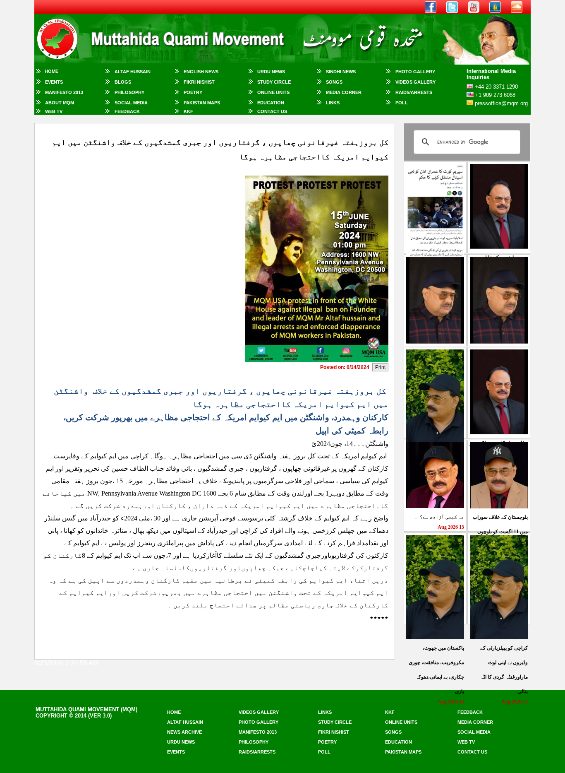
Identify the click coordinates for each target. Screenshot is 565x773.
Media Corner (344, 92)
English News (201, 71)
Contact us (472, 751)
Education (270, 102)
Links (333, 102)
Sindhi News (341, 71)
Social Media (131, 102)
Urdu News (271, 71)
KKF (188, 111)
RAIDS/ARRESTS (413, 92)
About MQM (59, 102)
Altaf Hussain (133, 71)
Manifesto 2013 (64, 92)
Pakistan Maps (202, 102)
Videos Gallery (415, 81)
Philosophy (129, 92)
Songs (334, 81)
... (439, 517)
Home (51, 71)
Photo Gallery (415, 71)
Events (54, 81)
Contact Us (272, 111)
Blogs (123, 81)
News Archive (184, 732)
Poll (401, 102)
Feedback (127, 111)
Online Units (273, 92)
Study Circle (274, 81)
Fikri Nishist (199, 81)
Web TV (53, 111)
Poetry (193, 92)
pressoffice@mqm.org (501, 103)
